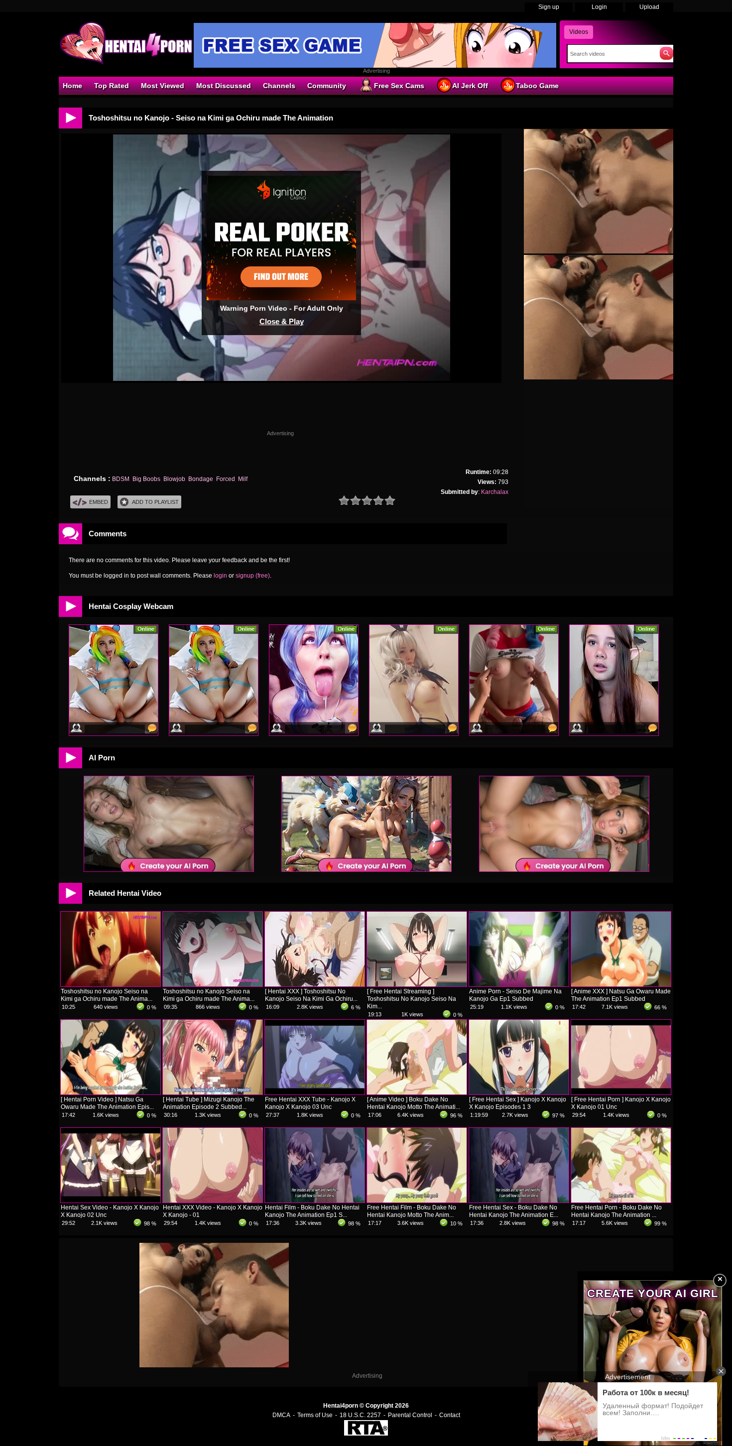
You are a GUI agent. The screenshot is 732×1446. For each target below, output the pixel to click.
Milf (242, 479)
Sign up (548, 6)
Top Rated (111, 86)
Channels (279, 86)
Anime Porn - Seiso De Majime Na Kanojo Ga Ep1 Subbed (515, 995)
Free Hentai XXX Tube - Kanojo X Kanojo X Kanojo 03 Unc (310, 1103)
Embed (98, 502)
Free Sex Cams (399, 86)
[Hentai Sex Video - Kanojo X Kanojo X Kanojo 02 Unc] (110, 1200)
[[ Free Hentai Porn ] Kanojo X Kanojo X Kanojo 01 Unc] (621, 1092)
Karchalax (494, 491)
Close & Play (281, 321)
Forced (225, 479)
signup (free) (253, 575)
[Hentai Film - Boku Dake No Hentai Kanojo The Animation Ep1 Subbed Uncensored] (315, 1200)
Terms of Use (315, 1415)
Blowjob (174, 479)
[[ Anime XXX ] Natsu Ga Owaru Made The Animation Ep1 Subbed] (621, 984)
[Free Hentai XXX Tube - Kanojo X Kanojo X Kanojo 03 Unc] (315, 1092)
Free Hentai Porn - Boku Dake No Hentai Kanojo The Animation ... (616, 1211)
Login (599, 6)
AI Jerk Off (470, 86)
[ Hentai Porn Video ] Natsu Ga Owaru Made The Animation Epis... (107, 1103)
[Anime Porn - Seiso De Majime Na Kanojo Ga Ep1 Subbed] (519, 984)
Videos (578, 31)
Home (72, 86)
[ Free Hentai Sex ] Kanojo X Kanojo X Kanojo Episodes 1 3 (517, 1103)
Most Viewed (162, 86)
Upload (649, 6)
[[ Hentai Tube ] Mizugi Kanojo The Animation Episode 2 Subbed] (212, 1092)
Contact (449, 1415)
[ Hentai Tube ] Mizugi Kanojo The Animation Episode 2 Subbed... (208, 1103)
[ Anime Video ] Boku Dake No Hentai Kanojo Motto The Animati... (413, 1103)
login (220, 575)
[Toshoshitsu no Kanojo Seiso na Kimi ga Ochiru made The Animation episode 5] (212, 984)
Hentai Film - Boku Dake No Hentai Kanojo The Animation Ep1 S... (312, 1211)
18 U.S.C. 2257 (360, 1415)
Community (326, 86)
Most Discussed (223, 86)
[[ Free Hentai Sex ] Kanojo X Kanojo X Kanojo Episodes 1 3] (519, 1092)
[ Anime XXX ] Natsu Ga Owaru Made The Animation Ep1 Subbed (621, 995)
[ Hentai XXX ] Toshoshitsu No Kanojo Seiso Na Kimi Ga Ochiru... (311, 995)
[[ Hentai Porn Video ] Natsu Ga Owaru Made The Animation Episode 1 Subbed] (110, 1092)
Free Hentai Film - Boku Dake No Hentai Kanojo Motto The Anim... (411, 1211)
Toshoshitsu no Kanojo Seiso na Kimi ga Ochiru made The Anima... (106, 995)
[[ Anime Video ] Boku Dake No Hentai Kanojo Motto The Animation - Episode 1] (417, 1092)
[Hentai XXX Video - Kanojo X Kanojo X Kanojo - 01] (212, 1200)
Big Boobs (146, 479)
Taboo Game (537, 86)
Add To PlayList (155, 502)
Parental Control (410, 1415)
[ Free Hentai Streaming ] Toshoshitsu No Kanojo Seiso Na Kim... (411, 999)
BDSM (120, 479)
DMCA (281, 1415)
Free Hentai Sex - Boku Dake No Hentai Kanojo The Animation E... (513, 1211)
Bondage (200, 479)
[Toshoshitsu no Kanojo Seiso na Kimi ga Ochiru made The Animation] (110, 984)
